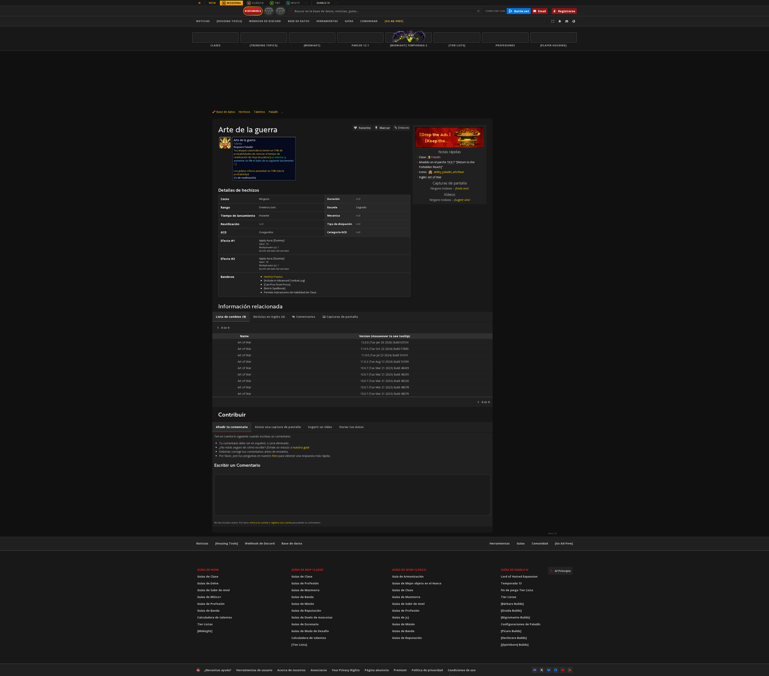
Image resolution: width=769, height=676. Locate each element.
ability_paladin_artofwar (448, 172)
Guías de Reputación (306, 610)
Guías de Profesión (210, 604)
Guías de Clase (207, 576)
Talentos (259, 112)
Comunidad (369, 21)
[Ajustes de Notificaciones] (560, 21)
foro (275, 456)
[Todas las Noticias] (199, 3)
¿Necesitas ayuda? (217, 670)
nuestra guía (301, 447)
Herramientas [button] (327, 21)
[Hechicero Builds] (514, 638)
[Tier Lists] (299, 645)
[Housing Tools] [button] (229, 21)
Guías (349, 21)
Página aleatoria (377, 670)
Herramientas (500, 543)
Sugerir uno (462, 200)
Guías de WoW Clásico (409, 570)
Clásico (258, 3)
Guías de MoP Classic (307, 570)
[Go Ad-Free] (394, 21)
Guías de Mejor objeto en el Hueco (416, 583)
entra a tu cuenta (259, 522)
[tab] (231, 317)
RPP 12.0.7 (280, 11)
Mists (295, 3)
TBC (277, 3)
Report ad (552, 533)
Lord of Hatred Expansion (519, 576)
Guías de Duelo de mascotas (311, 617)
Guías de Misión (302, 604)
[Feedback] (567, 21)
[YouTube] (563, 670)
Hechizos (244, 112)
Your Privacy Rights (346, 670)
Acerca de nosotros (291, 670)
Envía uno (462, 188)
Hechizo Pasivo (273, 276)
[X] (542, 670)
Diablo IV (327, 3)
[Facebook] (556, 670)
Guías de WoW (208, 570)
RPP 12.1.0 (269, 11)
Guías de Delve (207, 583)
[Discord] (535, 670)
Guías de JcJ (400, 617)
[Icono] (225, 143)
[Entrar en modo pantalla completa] (553, 21)
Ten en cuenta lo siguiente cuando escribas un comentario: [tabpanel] (272, 479)
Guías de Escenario (305, 624)
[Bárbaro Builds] (512, 604)
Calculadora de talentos (214, 617)
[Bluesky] (549, 670)
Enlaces (403, 128)
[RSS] (570, 670)
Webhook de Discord (265, 21)
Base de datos (298, 21)
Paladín (273, 112)
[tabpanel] (352, 364)
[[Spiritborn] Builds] (514, 645)
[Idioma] (574, 21)
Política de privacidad (427, 670)
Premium (400, 670)
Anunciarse (319, 670)
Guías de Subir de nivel (213, 590)
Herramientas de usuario (254, 670)
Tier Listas (205, 624)
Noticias (203, 21)
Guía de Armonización (408, 576)
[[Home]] (217, 11)
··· (306, 3)
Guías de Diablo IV (514, 570)
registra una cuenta (281, 522)
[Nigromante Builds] (515, 617)
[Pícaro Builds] (511, 631)
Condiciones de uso (462, 670)
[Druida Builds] (511, 610)
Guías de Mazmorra (305, 590)
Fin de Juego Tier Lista (517, 590)
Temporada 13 (511, 583)
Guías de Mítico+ (209, 597)
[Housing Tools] (226, 543)
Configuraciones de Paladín (520, 624)
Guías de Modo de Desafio (310, 631)
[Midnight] (204, 631)
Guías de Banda (208, 610)
